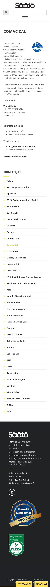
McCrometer (13, 302)
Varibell (11, 386)
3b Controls (13, 206)
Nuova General (15, 315)
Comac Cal (12, 245)
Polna (10, 181)
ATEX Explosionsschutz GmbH (22, 200)
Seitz (9, 366)
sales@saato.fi (27, 483)
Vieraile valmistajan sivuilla (16, 156)
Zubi (9, 411)
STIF (9, 360)
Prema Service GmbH (18, 321)
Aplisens (11, 193)
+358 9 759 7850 (21, 480)
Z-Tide (10, 405)
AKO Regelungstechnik (19, 187)
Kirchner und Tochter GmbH (22, 283)
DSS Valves (12, 251)
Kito (9, 289)
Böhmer (11, 225)
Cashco (10, 232)
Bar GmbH (12, 213)
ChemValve (13, 238)
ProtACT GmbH (15, 334)
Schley (10, 347)
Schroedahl (13, 353)
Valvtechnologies (16, 379)
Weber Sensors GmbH (18, 398)
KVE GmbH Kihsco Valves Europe (24, 277)
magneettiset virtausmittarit (22, 146)
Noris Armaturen (16, 309)
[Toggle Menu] (25, 17)
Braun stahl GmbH (16, 219)
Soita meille (41, 584)
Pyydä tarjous (24, 584)
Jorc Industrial (14, 270)
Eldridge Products (16, 257)
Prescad (11, 328)
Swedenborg (13, 373)
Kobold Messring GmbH (19, 296)
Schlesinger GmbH (16, 341)
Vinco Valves (13, 392)
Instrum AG (13, 264)
